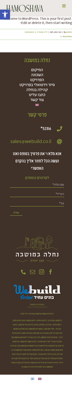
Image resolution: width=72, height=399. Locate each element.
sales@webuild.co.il (30, 142)
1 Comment (29, 32)
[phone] (23, 271)
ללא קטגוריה (42, 32)
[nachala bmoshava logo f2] (37, 231)
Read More (67, 36)
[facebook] (50, 271)
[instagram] (41, 271)
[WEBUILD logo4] (37, 285)
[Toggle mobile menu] (64, 6)
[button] (5, 15)
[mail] (32, 271)
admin (69, 32)
